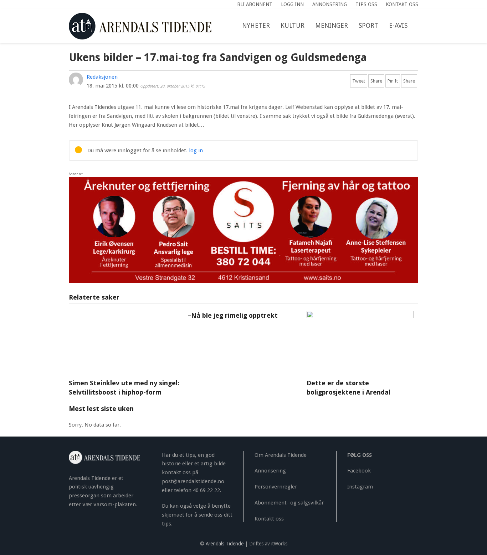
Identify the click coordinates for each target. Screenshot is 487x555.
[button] (418, 26)
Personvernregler (276, 486)
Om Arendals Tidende (281, 455)
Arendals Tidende (225, 543)
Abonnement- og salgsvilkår (289, 503)
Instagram (360, 486)
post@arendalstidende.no (193, 481)
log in (196, 150)
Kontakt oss (269, 519)
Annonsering (270, 470)
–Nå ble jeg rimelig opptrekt (233, 315)
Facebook (359, 470)
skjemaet (173, 515)
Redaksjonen (102, 77)
